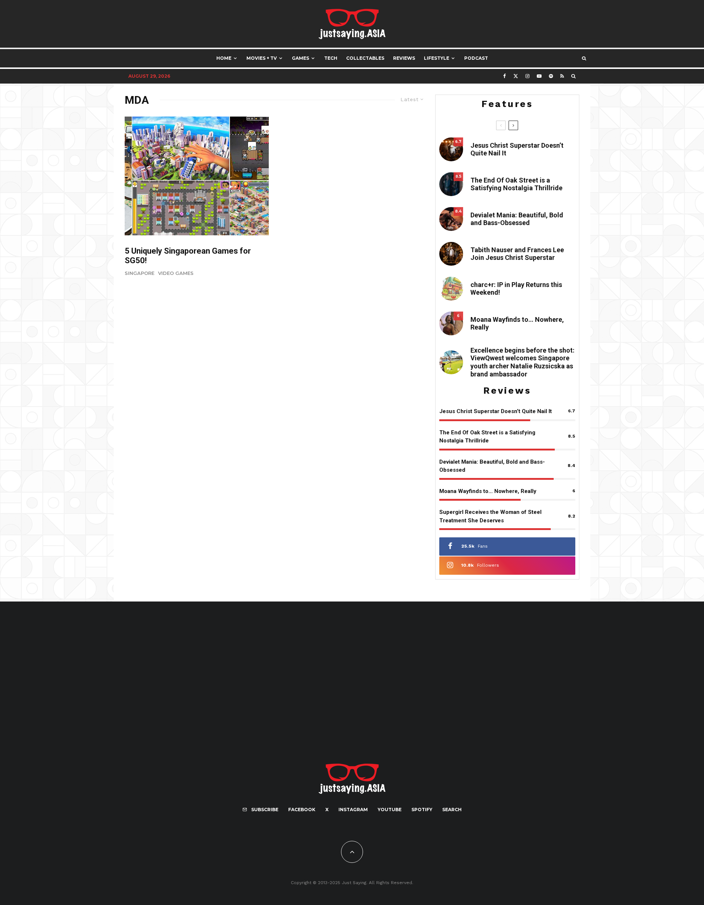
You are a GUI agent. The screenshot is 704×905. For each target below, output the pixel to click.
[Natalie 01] (451, 362)
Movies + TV (261, 58)
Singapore (139, 273)
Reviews (404, 58)
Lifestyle (436, 58)
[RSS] (562, 76)
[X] (516, 76)
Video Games (176, 273)
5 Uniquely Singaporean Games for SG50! (188, 255)
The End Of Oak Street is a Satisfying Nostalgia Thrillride (516, 184)
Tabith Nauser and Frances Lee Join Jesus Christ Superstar (517, 254)
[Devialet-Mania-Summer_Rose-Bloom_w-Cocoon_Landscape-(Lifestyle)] (451, 219)
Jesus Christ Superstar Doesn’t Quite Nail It (517, 149)
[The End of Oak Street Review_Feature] (451, 184)
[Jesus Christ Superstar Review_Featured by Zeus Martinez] (451, 149)
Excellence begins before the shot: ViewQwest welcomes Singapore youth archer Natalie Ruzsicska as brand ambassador (522, 362)
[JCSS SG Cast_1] (451, 254)
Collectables (365, 58)
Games (300, 58)
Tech (330, 58)
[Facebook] (504, 76)
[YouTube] (539, 76)
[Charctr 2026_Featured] (451, 289)
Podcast (476, 58)
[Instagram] (527, 76)
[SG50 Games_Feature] (197, 176)
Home (223, 58)
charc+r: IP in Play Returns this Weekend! (516, 289)
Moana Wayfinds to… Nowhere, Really (517, 323)
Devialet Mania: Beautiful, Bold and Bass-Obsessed (516, 219)
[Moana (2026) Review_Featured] (451, 323)
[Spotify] (551, 76)
